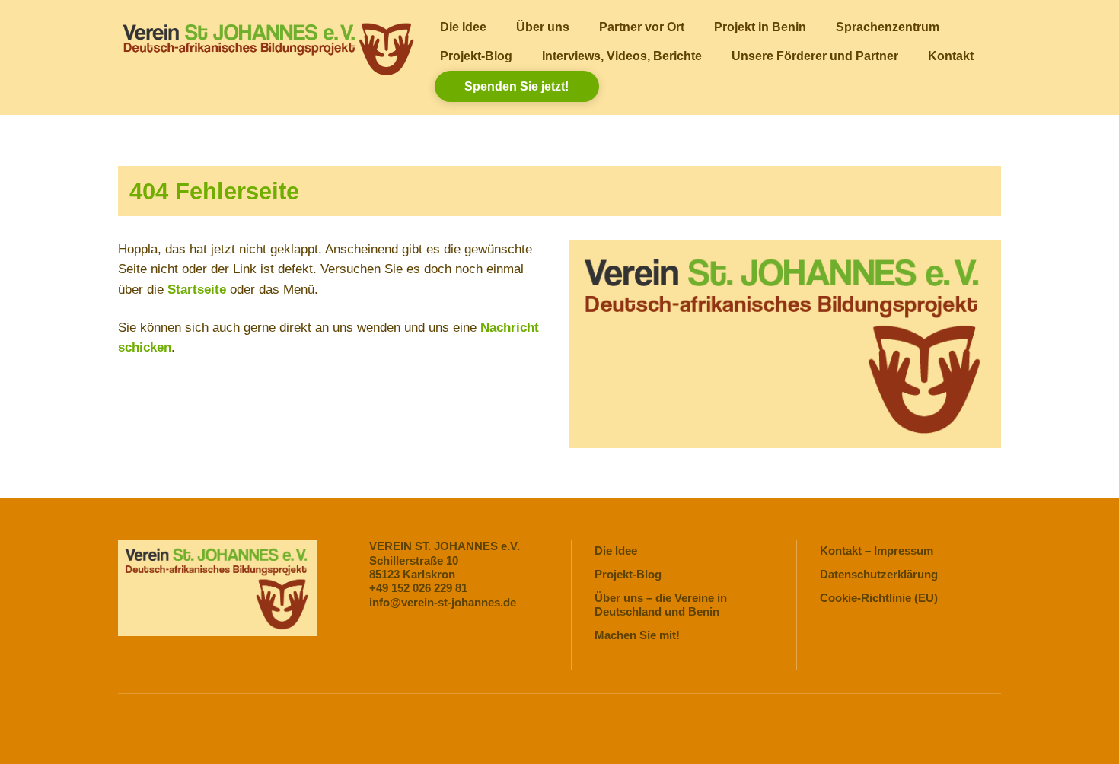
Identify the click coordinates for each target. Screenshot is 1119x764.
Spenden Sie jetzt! (516, 86)
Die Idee (463, 26)
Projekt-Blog (476, 55)
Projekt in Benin (760, 26)
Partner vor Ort (641, 26)
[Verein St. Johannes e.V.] (267, 71)
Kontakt (951, 55)
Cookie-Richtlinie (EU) (879, 597)
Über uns (542, 26)
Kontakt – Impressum (876, 550)
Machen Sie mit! (637, 635)
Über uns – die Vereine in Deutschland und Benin (661, 604)
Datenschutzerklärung (879, 574)
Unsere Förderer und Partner (815, 55)
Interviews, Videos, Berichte (622, 55)
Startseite (196, 289)
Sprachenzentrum (887, 26)
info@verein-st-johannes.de (442, 602)
